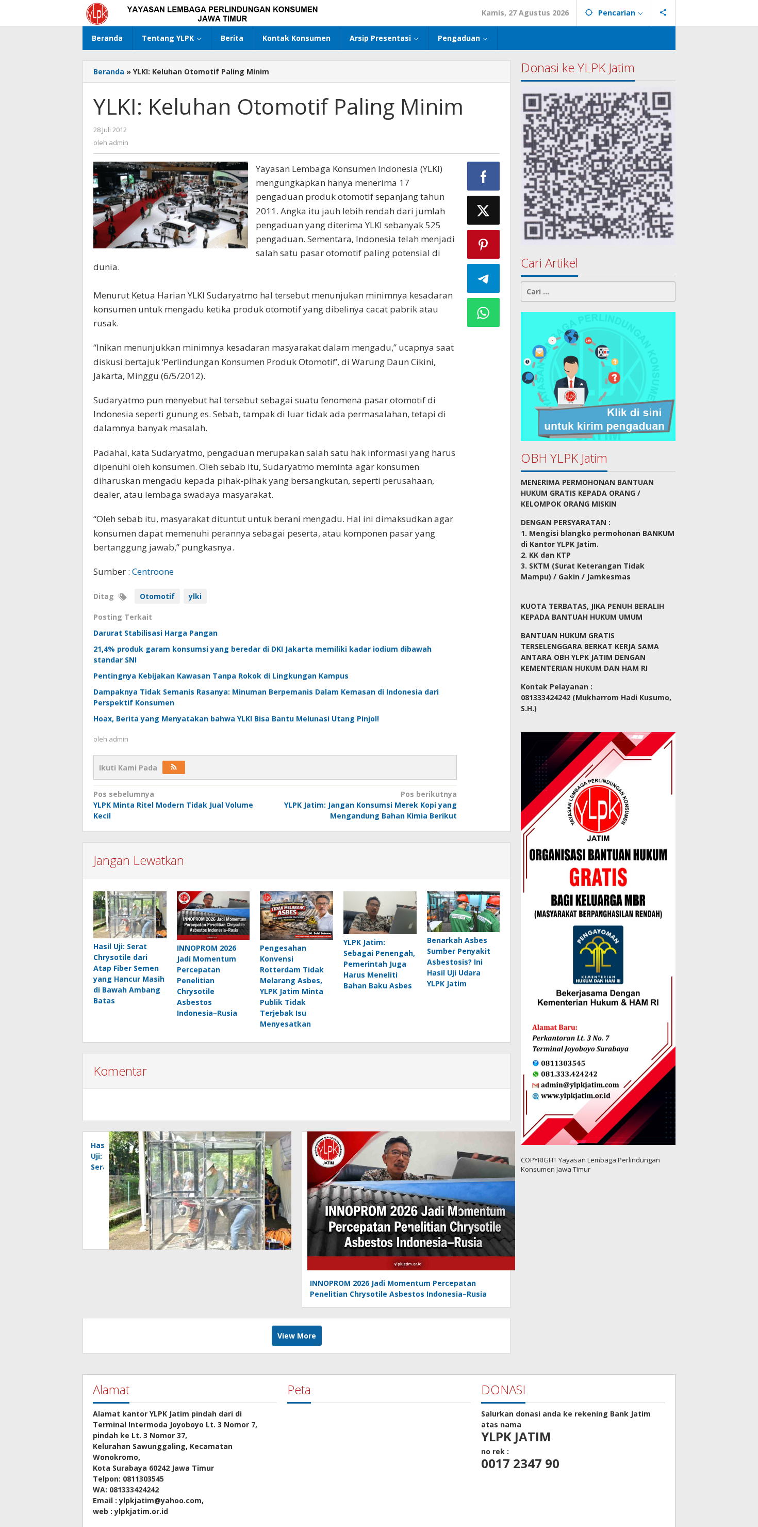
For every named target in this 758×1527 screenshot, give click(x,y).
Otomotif (157, 596)
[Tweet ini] (483, 210)
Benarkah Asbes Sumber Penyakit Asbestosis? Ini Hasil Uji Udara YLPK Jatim (458, 961)
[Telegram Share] (483, 278)
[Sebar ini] (483, 176)
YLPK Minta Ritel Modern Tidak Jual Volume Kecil (173, 805)
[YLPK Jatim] (215, 13)
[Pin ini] (483, 244)
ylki (195, 596)
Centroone (153, 571)
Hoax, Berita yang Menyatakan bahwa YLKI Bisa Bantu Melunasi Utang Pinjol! (236, 718)
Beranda (108, 71)
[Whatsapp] (483, 312)
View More (296, 1336)
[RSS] (173, 767)
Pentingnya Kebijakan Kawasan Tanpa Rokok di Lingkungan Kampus (221, 676)
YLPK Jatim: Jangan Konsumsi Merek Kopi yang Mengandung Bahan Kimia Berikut (370, 805)
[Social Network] (663, 13)
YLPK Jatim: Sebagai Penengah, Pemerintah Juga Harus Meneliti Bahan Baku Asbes (379, 963)
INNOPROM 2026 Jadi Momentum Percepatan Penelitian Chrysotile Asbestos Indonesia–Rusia (207, 980)
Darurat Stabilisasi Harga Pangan (155, 633)
